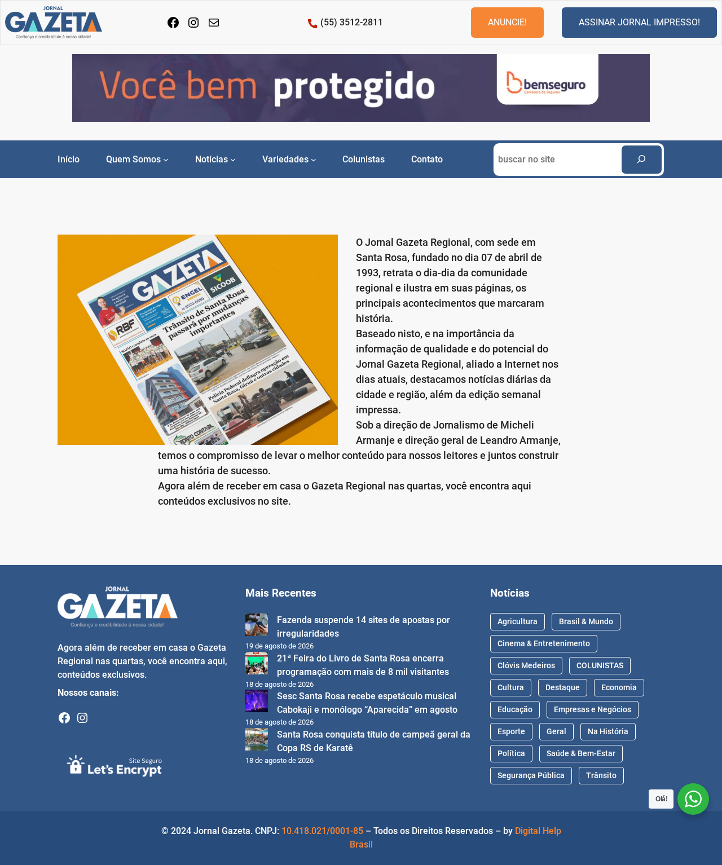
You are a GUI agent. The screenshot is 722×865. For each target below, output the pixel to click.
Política (511, 753)
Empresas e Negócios (592, 709)
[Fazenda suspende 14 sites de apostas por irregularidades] (256, 627)
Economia (619, 687)
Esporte (511, 731)
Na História (608, 731)
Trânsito (601, 775)
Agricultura (518, 621)
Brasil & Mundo (586, 621)
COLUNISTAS (599, 665)
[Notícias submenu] (233, 159)
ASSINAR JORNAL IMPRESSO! (639, 22)
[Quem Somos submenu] (166, 159)
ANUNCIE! (507, 22)
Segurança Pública (531, 775)
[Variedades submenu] (313, 159)
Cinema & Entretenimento (544, 643)
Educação (515, 709)
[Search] (642, 159)
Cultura (511, 687)
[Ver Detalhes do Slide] (361, 88)
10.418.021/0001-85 (322, 831)
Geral (556, 731)
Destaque (562, 687)
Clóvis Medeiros (526, 665)
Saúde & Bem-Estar (581, 753)
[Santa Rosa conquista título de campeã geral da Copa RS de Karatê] (256, 741)
